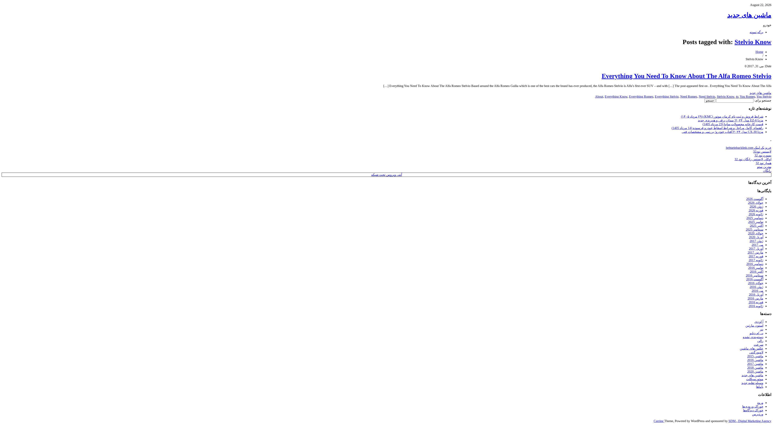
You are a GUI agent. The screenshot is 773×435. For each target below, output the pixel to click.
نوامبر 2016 (755, 267)
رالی (760, 341)
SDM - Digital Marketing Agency (750, 421)
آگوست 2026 (754, 199)
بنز (761, 329)
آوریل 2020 (756, 237)
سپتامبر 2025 (754, 229)
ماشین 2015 (755, 356)
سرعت (758, 344)
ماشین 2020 (755, 371)
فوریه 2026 (756, 210)
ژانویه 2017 (756, 260)
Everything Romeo (641, 96)
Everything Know (616, 96)
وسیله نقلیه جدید (752, 383)
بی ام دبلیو (756, 333)
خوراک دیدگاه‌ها (753, 410)
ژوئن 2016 (756, 287)
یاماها (759, 386)
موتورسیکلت (754, 379)
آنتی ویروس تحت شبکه (386, 174)
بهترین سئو (764, 167)
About (599, 96)
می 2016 (757, 290)
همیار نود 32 (763, 163)
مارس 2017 (755, 252)
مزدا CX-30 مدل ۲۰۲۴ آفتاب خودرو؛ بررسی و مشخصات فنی (722, 132)
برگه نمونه (756, 32)
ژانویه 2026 (756, 214)
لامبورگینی (756, 352)
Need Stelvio (707, 96)
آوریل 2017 (756, 248)
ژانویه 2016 (756, 306)
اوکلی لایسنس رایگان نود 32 (753, 159)
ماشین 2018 (755, 367)
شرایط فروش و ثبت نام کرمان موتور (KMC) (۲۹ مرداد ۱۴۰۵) (722, 116)
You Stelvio (763, 96)
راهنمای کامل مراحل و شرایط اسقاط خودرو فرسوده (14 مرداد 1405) (717, 128)
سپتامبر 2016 (754, 275)
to (737, 96)
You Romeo (747, 96)
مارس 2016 (755, 298)
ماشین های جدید (749, 15)
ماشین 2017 (755, 364)
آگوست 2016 (754, 279)
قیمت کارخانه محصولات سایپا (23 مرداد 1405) (733, 124)
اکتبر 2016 (756, 271)
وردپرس (757, 414)
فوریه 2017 (756, 256)
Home (759, 52)
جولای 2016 (755, 283)
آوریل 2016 (756, 294)
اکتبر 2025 (756, 225)
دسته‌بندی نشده (753, 337)
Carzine (659, 421)
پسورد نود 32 (762, 155)
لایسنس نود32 (762, 151)
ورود (760, 402)
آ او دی (758, 321)
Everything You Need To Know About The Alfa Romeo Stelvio (686, 76)
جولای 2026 (755, 202)
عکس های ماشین (751, 348)
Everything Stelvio (667, 96)
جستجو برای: (762, 100)
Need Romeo (688, 96)
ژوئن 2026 (756, 206)
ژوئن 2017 (756, 241)
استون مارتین (754, 325)
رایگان (767, 170)
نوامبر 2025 (755, 222)
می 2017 (757, 244)
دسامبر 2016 (754, 264)
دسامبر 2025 (754, 218)
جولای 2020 (755, 233)
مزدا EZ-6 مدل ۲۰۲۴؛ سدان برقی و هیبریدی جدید (730, 120)
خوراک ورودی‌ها (752, 406)
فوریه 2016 (756, 302)
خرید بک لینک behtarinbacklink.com (748, 147)
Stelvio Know (753, 42)
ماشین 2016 (755, 360)
